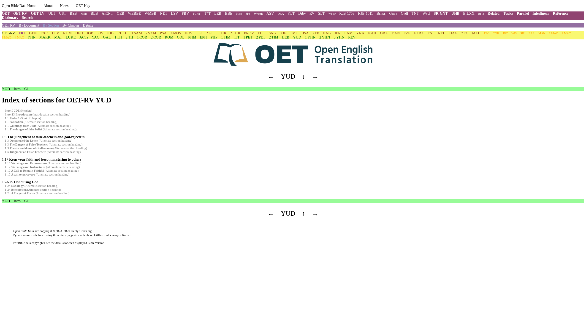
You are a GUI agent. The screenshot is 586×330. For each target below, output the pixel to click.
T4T (207, 13)
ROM (169, 37)
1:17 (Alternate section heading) (43, 163)
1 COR (142, 37)
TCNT (197, 13)
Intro (17, 89)
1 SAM (136, 33)
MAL (476, 33)
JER (337, 33)
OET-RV (20, 13)
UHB (455, 13)
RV (312, 13)
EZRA (419, 33)
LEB (217, 13)
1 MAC (553, 33)
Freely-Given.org (81, 231)
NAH (372, 33)
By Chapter (70, 25)
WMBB (150, 13)
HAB (327, 33)
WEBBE (134, 13)
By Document (29, 25)
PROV (249, 33)
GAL (107, 37)
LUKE (71, 37)
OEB (120, 13)
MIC (295, 33)
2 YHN (324, 37)
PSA (163, 33)
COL (180, 37)
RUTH (122, 33)
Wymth (258, 13)
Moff (239, 13)
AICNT (107, 13)
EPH (203, 37)
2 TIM (273, 37)
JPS (248, 13)
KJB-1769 (346, 13)
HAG (453, 33)
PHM (192, 37)
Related (493, 13)
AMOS (175, 33)
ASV (270, 13)
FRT (22, 33)
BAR (532, 33)
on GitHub (96, 235)
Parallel (523, 13)
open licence (123, 235)
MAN (541, 33)
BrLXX (469, 13)
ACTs (83, 37)
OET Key (83, 6)
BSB (73, 13)
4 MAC (19, 37)
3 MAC (6, 37)
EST (431, 33)
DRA (281, 13)
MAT (58, 37)
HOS (188, 33)
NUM (67, 33)
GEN (33, 33)
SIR (522, 33)
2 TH (129, 37)
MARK (45, 37)
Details (88, 25)
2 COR (156, 37)
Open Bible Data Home (19, 6)
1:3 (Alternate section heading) (38, 140)
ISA (306, 33)
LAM (348, 33)
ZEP (315, 33)
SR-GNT (441, 13)
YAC (95, 37)
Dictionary (10, 17)
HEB (285, 37)
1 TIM (225, 37)
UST (62, 13)
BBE (228, 13)
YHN (31, 37)
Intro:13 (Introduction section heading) (37, 114)
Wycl (426, 13)
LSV (174, 13)
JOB (90, 33)
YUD (297, 37)
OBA (384, 33)
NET (163, 13)
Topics (508, 13)
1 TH (118, 37)
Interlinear (540, 13)
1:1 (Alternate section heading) (31, 122)
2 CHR (235, 33)
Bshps (381, 13)
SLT (321, 13)
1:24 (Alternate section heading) (31, 185)
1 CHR (221, 33)
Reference (560, 13)
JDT (505, 33)
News (64, 6)
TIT (237, 37)
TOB (496, 33)
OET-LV (38, 13)
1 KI (199, 33)
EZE (407, 33)
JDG (110, 33)
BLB (94, 13)
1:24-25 (20, 182)
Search (27, 17)
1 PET (247, 37)
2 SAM (151, 33)
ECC (261, 33)
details (59, 243)
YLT (291, 13)
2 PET (260, 37)
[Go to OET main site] (293, 54)
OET (6, 13)
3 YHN (339, 37)
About (48, 6)
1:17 (41, 159)
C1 (26, 89)
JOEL (284, 33)
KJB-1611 (365, 13)
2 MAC (566, 33)
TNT (415, 13)
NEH (442, 33)
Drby (302, 13)
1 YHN (310, 37)
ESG (486, 33)
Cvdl (404, 13)
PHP (214, 37)
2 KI (209, 33)
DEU (79, 33)
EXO (44, 33)
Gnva (393, 13)
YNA (360, 33)
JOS (100, 33)
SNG (272, 33)
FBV (185, 13)
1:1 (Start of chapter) (23, 118)
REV (352, 37)
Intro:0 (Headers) (18, 110)
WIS (514, 33)
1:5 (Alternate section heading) (43, 152)
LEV (55, 33)
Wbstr (332, 13)
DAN (396, 33)
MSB (84, 13)
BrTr (481, 13)
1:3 (43, 137)
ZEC (464, 33)
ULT (51, 13)
